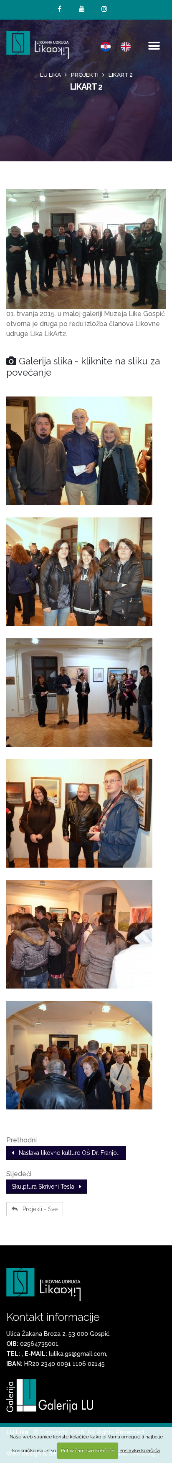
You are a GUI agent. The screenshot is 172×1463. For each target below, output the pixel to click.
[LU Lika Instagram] (104, 9)
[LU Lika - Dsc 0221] (86, 934)
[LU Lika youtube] (82, 9)
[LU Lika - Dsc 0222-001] (86, 1055)
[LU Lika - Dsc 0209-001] (86, 571)
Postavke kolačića (139, 1450)
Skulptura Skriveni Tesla (45, 1186)
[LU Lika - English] (126, 46)
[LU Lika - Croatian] (106, 46)
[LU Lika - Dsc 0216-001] (86, 813)
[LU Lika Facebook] (59, 9)
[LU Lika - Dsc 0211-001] (86, 692)
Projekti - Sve (38, 1209)
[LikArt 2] (86, 249)
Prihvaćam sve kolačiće (87, 1450)
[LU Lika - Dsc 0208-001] (86, 450)
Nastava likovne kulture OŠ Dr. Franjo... (67, 1152)
